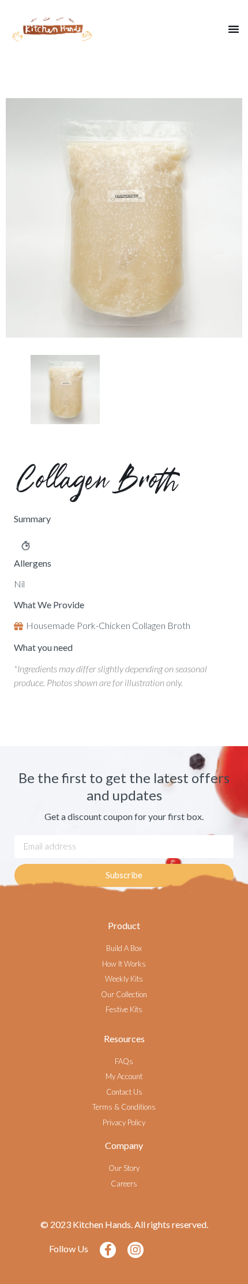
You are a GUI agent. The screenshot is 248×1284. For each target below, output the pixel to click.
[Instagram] (135, 1250)
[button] (233, 29)
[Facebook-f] (108, 1250)
